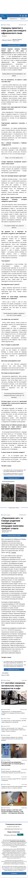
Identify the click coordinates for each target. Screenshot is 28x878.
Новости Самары (6, 24)
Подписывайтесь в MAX (14, 45)
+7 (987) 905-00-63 (9, 853)
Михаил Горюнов (17, 39)
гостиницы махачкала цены (8, 481)
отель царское (5, 672)
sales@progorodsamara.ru (13, 829)
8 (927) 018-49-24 (13, 826)
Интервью (4, 36)
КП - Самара (12, 552)
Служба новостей (7, 530)
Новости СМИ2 (5, 483)
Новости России (6, 726)
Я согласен (14, 873)
